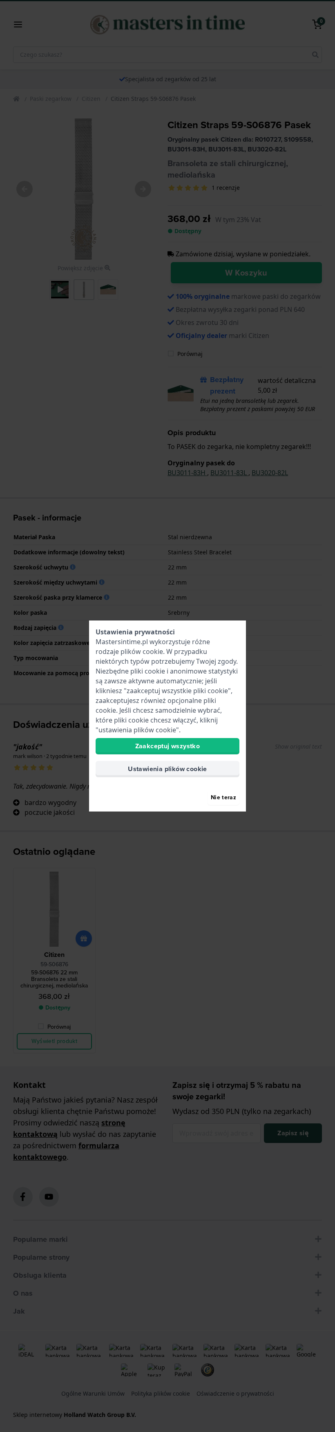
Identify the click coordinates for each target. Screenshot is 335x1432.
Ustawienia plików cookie (167, 769)
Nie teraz (223, 797)
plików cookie (142, 651)
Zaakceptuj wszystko (167, 746)
